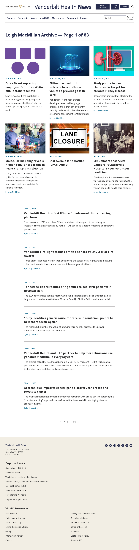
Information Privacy (14, 536)
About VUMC (76, 540)
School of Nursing (13, 522)
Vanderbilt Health (12, 472)
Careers (8, 540)
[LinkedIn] (126, 445)
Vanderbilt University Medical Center (21, 477)
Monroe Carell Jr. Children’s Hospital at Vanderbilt (26, 481)
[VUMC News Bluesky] (130, 445)
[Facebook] (110, 445)
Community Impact (77, 18)
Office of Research (79, 527)
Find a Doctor (11, 513)
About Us (115, 7)
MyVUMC (44, 18)
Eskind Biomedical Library (16, 527)
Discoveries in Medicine (15, 490)
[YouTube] (114, 445)
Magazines (58, 18)
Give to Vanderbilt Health (16, 468)
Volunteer (75, 531)
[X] (122, 445)
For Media (23, 18)
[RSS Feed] (106, 445)
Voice (34, 18)
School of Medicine (79, 518)
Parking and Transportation (83, 513)
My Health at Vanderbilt (15, 486)
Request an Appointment (16, 499)
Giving (8, 531)
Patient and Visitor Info (15, 518)
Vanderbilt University (80, 522)
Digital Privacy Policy (80, 536)
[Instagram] (118, 445)
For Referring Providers (15, 495)
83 (74, 422)
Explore (11, 18)
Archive (124, 7)
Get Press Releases (102, 7)
